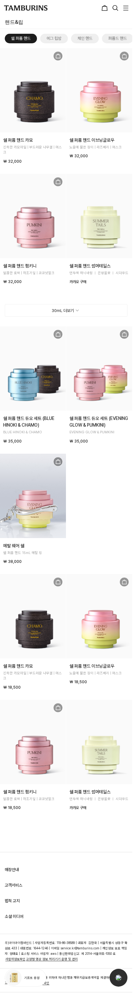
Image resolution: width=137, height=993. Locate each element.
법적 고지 (12, 900)
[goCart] (58, 56)
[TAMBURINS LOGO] (25, 8)
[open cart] (105, 8)
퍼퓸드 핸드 (117, 38)
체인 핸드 (84, 38)
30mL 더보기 (63, 310)
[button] (118, 978)
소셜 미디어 (14, 916)
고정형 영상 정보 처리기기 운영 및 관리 (52, 959)
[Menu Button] (125, 8)
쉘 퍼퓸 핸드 (21, 38)
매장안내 (12, 869)
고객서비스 (13, 885)
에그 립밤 (54, 38)
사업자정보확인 (15, 959)
